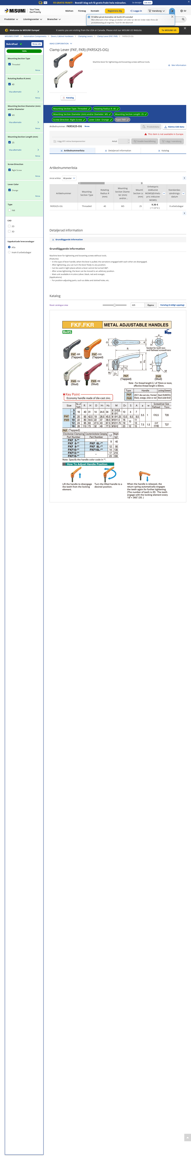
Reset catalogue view (59, 305)
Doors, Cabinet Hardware (62, 36)
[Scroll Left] (79, 183)
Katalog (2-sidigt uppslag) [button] (172, 305)
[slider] (114, 305)
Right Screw (17, 170)
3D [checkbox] (13, 231)
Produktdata (153, 126)
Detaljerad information (119, 150)
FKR (13, 210)
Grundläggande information (69, 239)
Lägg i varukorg (173, 141)
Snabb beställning (146, 141)
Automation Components (35, 36)
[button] (148, 2)
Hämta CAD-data (176, 126)
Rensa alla (37, 44)
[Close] (172, 16)
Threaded (16, 64)
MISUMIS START (12, 36)
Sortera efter (164, 193)
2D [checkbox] (13, 226)
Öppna (150, 305)
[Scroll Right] (142, 183)
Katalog (70, 97)
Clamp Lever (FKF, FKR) (107, 36)
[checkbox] (24, 64)
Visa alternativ (15, 91)
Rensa (37, 70)
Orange (15, 190)
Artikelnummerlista (74, 150)
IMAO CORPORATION (59, 43)
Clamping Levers (85, 36)
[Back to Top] (187, 1137)
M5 (13, 115)
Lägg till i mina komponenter (71, 141)
